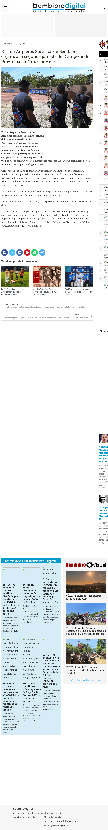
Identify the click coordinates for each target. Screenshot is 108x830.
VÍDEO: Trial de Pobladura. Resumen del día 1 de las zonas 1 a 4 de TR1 (85, 670)
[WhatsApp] (34, 252)
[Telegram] (42, 252)
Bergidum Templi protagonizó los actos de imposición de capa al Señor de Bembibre (31, 593)
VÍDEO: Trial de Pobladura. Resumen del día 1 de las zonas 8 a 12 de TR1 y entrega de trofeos (86, 630)
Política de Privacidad (24, 817)
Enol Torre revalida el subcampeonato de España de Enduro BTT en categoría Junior (32, 692)
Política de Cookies (52, 817)
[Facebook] (4, 252)
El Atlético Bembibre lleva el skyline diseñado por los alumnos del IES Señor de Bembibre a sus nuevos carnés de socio (11, 599)
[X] (12, 252)
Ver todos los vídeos (86, 680)
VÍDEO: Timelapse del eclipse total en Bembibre (83, 597)
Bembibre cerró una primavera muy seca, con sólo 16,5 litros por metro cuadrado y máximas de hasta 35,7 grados (11, 696)
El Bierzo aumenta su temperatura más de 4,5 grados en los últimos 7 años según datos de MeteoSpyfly (50, 590)
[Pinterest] (27, 252)
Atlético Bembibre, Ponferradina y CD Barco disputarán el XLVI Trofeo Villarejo (46, 291)
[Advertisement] (54, 770)
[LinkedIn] (19, 252)
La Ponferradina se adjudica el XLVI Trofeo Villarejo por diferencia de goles (13, 291)
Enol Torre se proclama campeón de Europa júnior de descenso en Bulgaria (79, 291)
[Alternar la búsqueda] (103, 7)
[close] (5, 8)
